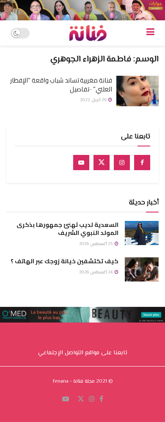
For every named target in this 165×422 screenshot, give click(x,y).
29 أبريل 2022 (93, 100)
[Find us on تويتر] (80, 399)
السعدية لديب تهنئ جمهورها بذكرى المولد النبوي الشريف (67, 229)
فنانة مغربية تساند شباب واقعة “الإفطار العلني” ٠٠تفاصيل (61, 84)
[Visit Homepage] (88, 33)
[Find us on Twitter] (102, 162)
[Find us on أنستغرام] (92, 399)
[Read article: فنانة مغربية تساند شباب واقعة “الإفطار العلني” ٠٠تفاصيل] (137, 91)
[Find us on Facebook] (142, 162)
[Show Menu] (150, 33)
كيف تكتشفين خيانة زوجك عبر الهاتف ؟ (64, 261)
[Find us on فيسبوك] (101, 399)
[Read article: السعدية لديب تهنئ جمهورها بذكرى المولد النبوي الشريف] (142, 233)
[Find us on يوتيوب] (65, 399)
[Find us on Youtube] (81, 162)
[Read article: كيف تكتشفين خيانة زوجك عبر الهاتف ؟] (142, 269)
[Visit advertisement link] (82, 10)
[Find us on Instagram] (122, 162)
